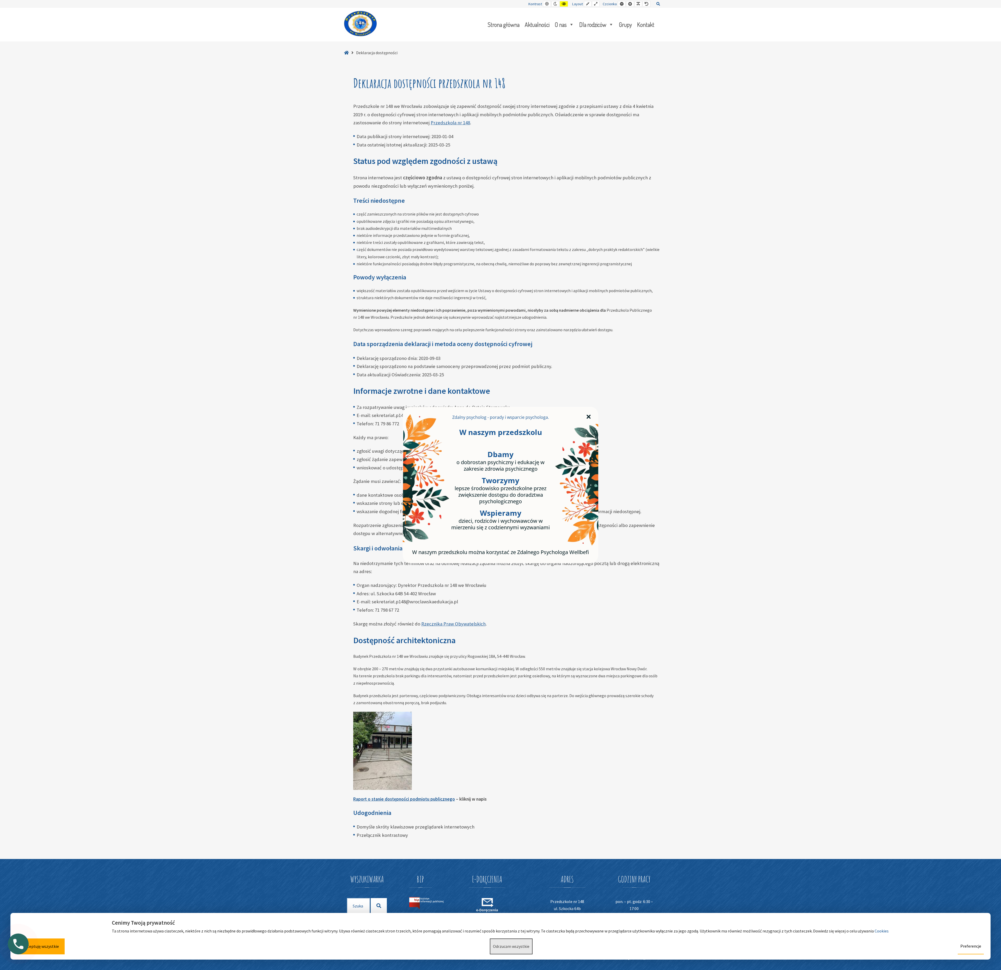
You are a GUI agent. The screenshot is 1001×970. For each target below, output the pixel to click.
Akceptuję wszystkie (41, 946)
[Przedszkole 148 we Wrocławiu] (360, 23)
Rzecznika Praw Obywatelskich (453, 624)
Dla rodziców (592, 24)
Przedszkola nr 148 (450, 123)
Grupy (625, 24)
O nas (561, 24)
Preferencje (970, 946)
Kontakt (645, 24)
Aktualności (537, 24)
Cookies (882, 931)
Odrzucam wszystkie (511, 946)
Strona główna (503, 24)
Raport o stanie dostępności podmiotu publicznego (404, 799)
